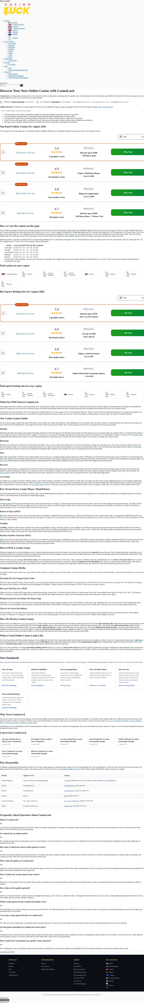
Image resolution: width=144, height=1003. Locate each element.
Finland (15, 32)
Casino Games (9, 42)
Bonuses (7, 62)
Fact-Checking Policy (80, 975)
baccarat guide (5, 473)
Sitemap (43, 963)
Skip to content (5, 1)
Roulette (11, 49)
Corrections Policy (79, 978)
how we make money (30, 723)
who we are (109, 721)
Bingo (10, 53)
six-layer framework (29, 623)
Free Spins (11, 64)
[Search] (21, 85)
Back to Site (4, 1000)
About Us (7, 72)
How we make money (105, 107)
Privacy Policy (45, 966)
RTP (9, 68)
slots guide (3, 461)
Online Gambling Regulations (18, 78)
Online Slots (8, 59)
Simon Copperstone (18, 102)
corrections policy (13, 723)
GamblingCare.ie (69, 785)
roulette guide (137, 435)
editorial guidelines (122, 721)
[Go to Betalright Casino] (25, 213)
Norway (15, 38)
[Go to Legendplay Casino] (26, 153)
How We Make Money (80, 972)
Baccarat (11, 45)
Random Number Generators (18, 70)
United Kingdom (18, 24)
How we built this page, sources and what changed (16, 110)
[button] (11, 21)
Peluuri (66, 796)
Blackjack (11, 47)
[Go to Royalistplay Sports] (25, 334)
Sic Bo (10, 51)
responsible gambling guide (69, 769)
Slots (10, 969)
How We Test (77, 981)
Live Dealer (12, 43)
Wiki (6, 66)
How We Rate (13, 74)
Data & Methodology (80, 984)
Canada (15, 26)
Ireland (14, 23)
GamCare (67, 780)
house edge (7, 503)
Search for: (3, 83)
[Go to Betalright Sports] (25, 373)
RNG (2, 539)
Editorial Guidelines (79, 969)
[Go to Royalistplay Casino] (25, 173)
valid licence (139, 640)
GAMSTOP (109, 780)
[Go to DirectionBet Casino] (25, 193)
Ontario (15, 30)
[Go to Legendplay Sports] (25, 314)
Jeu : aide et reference (71, 801)
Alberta (14, 34)
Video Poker (12, 60)
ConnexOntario (69, 791)
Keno (10, 57)
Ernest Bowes (55, 102)
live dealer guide (37, 484)
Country (7, 21)
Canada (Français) (18, 28)
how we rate (73, 234)
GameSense (68, 806)
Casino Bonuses (13, 975)
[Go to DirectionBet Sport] (25, 353)
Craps (10, 55)
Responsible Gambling (16, 76)
